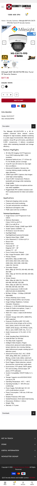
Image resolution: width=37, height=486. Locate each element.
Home (3, 20)
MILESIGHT (10, 116)
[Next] (33, 43)
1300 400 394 (14, 15)
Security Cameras (12, 20)
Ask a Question (6, 112)
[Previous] (4, 43)
